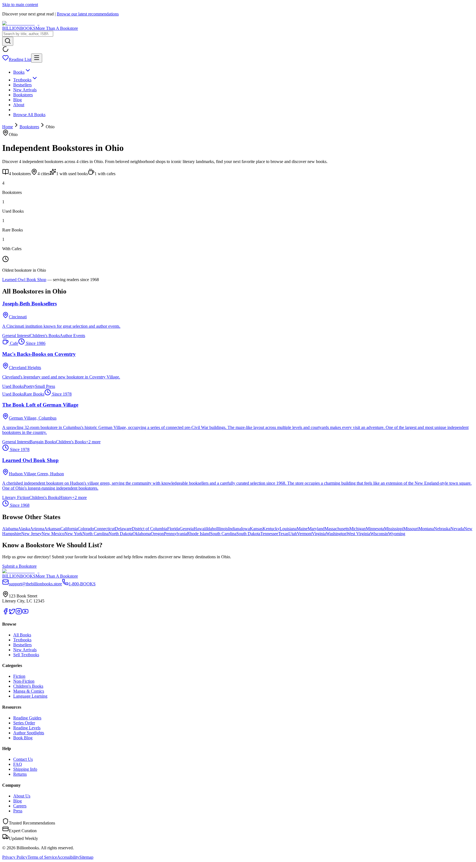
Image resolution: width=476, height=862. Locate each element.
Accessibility (68, 857)
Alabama (10, 528)
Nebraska (442, 528)
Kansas (256, 528)
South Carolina (223, 533)
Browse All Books (29, 114)
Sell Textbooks (26, 654)
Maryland (316, 528)
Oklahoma (141, 533)
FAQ (17, 764)
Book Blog (23, 737)
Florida (173, 528)
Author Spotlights (28, 732)
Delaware (123, 528)
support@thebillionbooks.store (35, 583)
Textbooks (22, 80)
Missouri (410, 528)
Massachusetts (336, 528)
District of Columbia (149, 528)
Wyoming (396, 533)
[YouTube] (25, 613)
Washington (336, 533)
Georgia (187, 528)
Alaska (24, 528)
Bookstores (23, 94)
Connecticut (104, 528)
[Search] (7, 41)
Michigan (357, 528)
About (18, 104)
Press (17, 810)
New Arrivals (25, 89)
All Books (22, 635)
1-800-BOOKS (82, 583)
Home (7, 126)
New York (73, 533)
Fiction (19, 676)
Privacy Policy (15, 857)
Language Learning (30, 696)
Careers (19, 806)
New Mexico (53, 533)
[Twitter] (12, 613)
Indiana (234, 528)
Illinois (222, 528)
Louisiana (288, 528)
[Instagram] (18, 613)
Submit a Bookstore (19, 566)
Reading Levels (26, 727)
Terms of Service (42, 857)
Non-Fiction (23, 681)
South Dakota (248, 533)
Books (19, 72)
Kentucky (271, 528)
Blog (17, 99)
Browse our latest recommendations (88, 14)
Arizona (37, 528)
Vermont (304, 533)
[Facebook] (5, 613)
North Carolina (95, 533)
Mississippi (393, 528)
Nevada (457, 528)
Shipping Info (25, 769)
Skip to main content (20, 4)
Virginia (319, 533)
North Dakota (120, 533)
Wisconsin (379, 533)
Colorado (86, 528)
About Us (21, 796)
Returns (20, 774)
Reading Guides (27, 718)
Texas (283, 533)
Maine (302, 528)
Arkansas (52, 528)
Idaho (211, 528)
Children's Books (28, 686)
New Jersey (31, 533)
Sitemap (86, 857)
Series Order (24, 722)
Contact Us (23, 759)
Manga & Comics (28, 691)
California (69, 528)
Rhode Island (198, 533)
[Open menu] (36, 58)
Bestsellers (22, 84)
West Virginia (358, 533)
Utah (292, 533)
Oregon (157, 533)
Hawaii (200, 528)
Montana (426, 528)
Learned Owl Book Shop (24, 279)
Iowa (245, 528)
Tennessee (269, 533)
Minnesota (375, 528)
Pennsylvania (175, 533)
